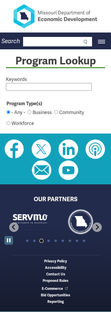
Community (71, 113)
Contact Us (55, 274)
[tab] (27, 241)
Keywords (16, 79)
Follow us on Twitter (41, 149)
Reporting (55, 302)
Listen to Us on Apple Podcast (95, 149)
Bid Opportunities (55, 295)
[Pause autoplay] (8, 240)
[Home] (55, 16)
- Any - (18, 113)
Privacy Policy (55, 261)
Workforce (23, 123)
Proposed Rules (55, 281)
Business (42, 113)
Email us (41, 170)
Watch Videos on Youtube (68, 170)
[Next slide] (97, 227)
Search (10, 41)
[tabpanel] (30, 222)
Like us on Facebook (14, 149)
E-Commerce (52, 289)
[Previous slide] (14, 227)
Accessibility (55, 268)
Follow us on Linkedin (68, 149)
